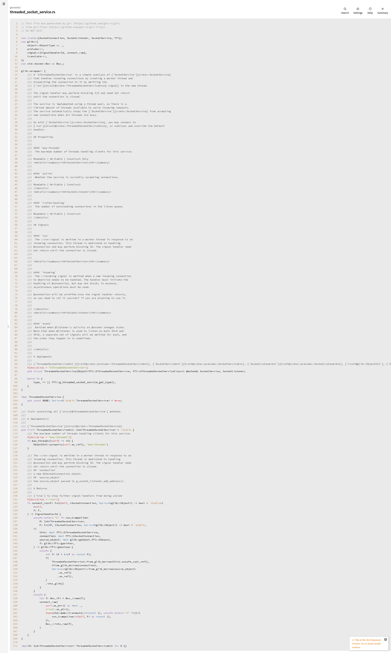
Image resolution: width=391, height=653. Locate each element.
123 (15, 470)
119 (15, 455)
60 (16, 239)
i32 (68, 440)
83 (16, 323)
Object (125, 503)
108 (15, 415)
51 (16, 206)
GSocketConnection (86, 536)
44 (16, 180)
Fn (56, 503)
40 (16, 166)
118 (15, 451)
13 (16, 67)
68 (16, 268)
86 (16, 334)
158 (15, 598)
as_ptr (57, 605)
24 (16, 107)
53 (16, 213)
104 (15, 400)
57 (16, 228)
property (56, 444)
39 (16, 162)
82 (16, 319)
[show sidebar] (3, 3)
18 (16, 85)
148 (15, 561)
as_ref (76, 444)
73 (16, 287)
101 (15, 389)
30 (16, 129)
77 (16, 301)
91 (16, 352)
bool (142, 503)
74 (16, 290)
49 (16, 199)
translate (34, 56)
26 (16, 114)
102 (15, 393)
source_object (124, 568)
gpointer (67, 543)
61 (16, 243)
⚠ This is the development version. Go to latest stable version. (366, 643)
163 (15, 616)
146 (15, 554)
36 (16, 151)
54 (16, 217)
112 (15, 429)
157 (15, 594)
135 (15, 514)
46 (16, 188)
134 (15, 510)
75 (16, 294)
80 (16, 312)
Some (49, 612)
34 (16, 144)
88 (16, 341)
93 (16, 360)
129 (15, 492)
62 (16, 246)
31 (16, 133)
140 (15, 532)
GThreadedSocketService (113, 371)
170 (15, 642)
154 (15, 583)
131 (15, 499)
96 (16, 371)
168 (15, 634)
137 (15, 521)
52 (16, 210)
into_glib (54, 583)
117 (15, 448)
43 (16, 177)
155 (15, 587)
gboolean (64, 546)
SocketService (101, 38)
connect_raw (75, 52)
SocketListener (77, 38)
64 (16, 254)
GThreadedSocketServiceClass (161, 371)
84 (16, 327)
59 (16, 235)
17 (16, 81)
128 (15, 488)
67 (16, 265)
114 (15, 437)
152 (15, 576)
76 (16, 297)
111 (15, 426)
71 (16, 279)
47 (16, 191)
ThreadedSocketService (60, 371)
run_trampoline (62, 616)
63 (16, 250)
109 (15, 418)
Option (56, 400)
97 (16, 374)
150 (15, 568)
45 (16, 184)
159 (15, 601)
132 (15, 503)
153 (15, 579)
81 (16, 316)
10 (16, 56)
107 (15, 411)
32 (16, 136)
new (77, 598)
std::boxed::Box (38, 63)
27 (16, 118)
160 (15, 605)
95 (16, 367)
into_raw (61, 623)
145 (15, 550)
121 (15, 462)
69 (16, 272)
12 (16, 63)
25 (16, 111)
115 (15, 440)
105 (15, 404)
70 (16, 276)
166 (15, 627)
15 (16, 74)
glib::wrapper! (32, 70)
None (117, 400)
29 (16, 125)
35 (16, 147)
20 (16, 92)
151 (15, 572)
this (116, 561)
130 (15, 495)
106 (15, 407)
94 (16, 363)
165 (15, 623)
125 (15, 477)
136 (15, 517)
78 (16, 305)
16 (16, 78)
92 (16, 356)
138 (15, 525)
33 (16, 140)
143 (15, 543)
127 (15, 484)
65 (16, 257)
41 (16, 169)
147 (15, 557)
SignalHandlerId (52, 52)
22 (16, 100)
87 (16, 338)
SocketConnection (52, 38)
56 (16, 224)
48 (16, 195)
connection (87, 565)
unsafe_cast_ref (133, 561)
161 (15, 609)
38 (16, 158)
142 (15, 539)
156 (15, 590)
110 (15, 422)
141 (15, 536)
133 (15, 506)
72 (16, 283)
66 (16, 261)
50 (16, 202)
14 (16, 70)
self (67, 444)
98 (16, 378)
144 (15, 546)
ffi (116, 38)
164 (15, 620)
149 (15, 565)
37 (16, 155)
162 (15, 612)
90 (16, 349)
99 (16, 382)
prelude (32, 49)
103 (15, 396)
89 (16, 345)
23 (16, 103)
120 (15, 459)
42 (16, 173)
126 (15, 481)
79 (16, 308)
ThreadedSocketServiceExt (55, 429)
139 (15, 528)
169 (15, 638)
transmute (75, 612)
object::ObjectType (41, 45)
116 (15, 444)
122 (15, 466)
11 (16, 59)
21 (16, 96)
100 (15, 385)
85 (16, 330)
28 (16, 122)
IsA (78, 429)
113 (15, 433)
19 (16, 89)
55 (16, 221)
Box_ (53, 598)
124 (15, 473)
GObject (104, 539)
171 (15, 645)
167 (15, 631)
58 (16, 232)
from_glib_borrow (99, 561)
